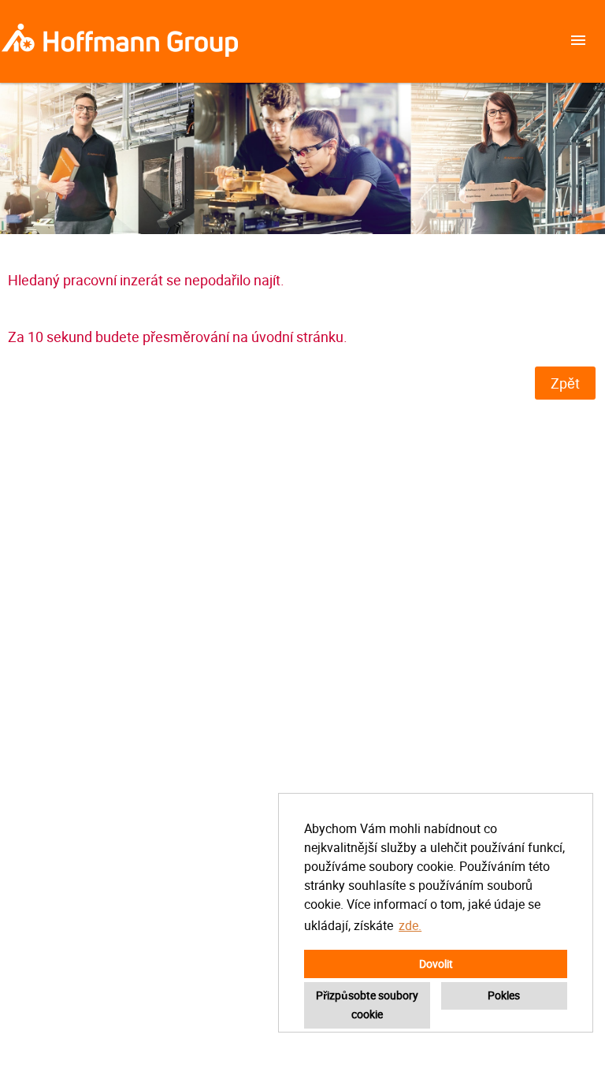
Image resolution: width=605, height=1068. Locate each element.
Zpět (565, 383)
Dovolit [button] (436, 963)
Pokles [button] (504, 995)
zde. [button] (410, 925)
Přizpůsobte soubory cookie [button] (367, 1004)
